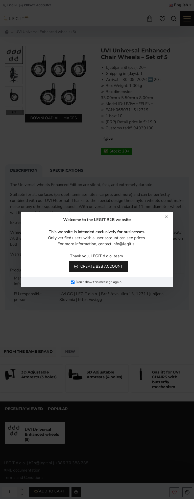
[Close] (166, 217)
